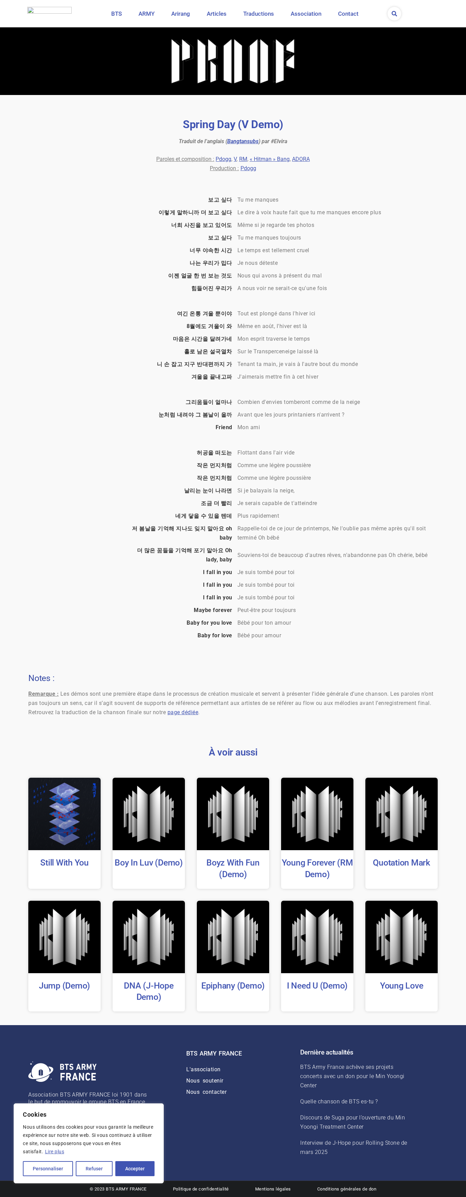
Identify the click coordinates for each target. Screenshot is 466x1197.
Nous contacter (206, 1092)
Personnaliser (48, 1168)
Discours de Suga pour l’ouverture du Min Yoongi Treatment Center (352, 1122)
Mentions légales (273, 1189)
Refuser (94, 1168)
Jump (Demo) (64, 986)
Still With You (64, 863)
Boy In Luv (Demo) (149, 863)
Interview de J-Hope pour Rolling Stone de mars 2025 (353, 1147)
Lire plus (54, 1151)
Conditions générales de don (347, 1189)
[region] (89, 1143)
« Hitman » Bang (270, 159)
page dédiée (183, 712)
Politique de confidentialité (201, 1189)
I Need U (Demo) (317, 986)
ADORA (301, 159)
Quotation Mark (401, 863)
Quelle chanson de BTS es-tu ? (339, 1101)
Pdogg (223, 159)
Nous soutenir (204, 1080)
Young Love (401, 986)
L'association (203, 1069)
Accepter (135, 1168)
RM (243, 159)
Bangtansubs (243, 141)
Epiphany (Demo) (233, 986)
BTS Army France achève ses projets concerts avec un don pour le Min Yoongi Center (352, 1076)
